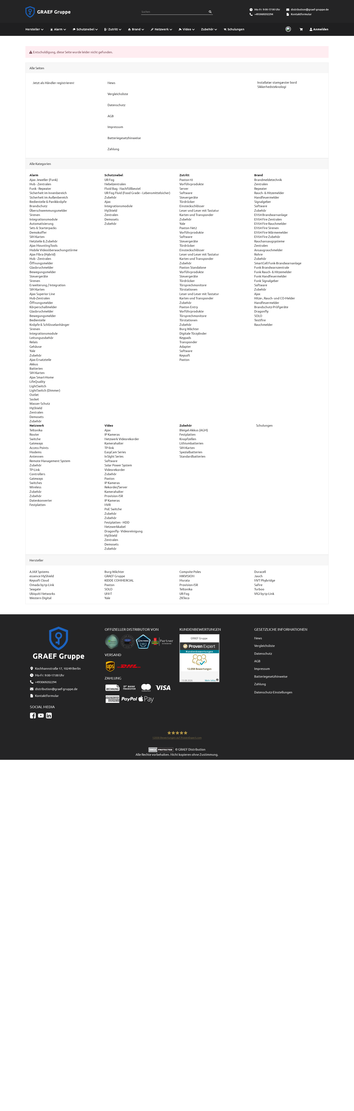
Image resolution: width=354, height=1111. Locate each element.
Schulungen (264, 425)
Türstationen (188, 289)
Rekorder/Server (115, 487)
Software (185, 193)
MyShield (36, 408)
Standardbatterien (192, 456)
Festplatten (38, 505)
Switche (35, 439)
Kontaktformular (301, 14)
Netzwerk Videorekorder (121, 439)
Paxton (184, 359)
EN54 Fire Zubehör (267, 237)
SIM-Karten (187, 448)
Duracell (260, 572)
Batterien (36, 368)
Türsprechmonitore (192, 285)
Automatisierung (41, 223)
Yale (32, 351)
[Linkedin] (49, 715)
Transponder (188, 342)
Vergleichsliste (264, 646)
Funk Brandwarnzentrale (271, 267)
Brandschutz (38, 206)
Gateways (36, 443)
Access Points (39, 448)
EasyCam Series (115, 452)
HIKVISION (186, 576)
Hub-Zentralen (40, 298)
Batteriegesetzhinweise (270, 676)
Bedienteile (37, 320)
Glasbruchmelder (41, 267)
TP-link (109, 448)
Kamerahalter (114, 443)
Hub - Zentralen (40, 184)
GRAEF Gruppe (114, 576)
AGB (257, 661)
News (258, 638)
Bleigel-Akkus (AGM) (193, 430)
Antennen (36, 456)
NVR (107, 505)
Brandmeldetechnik (268, 180)
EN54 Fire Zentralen (268, 219)
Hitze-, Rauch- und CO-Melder (274, 298)
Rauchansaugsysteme (269, 241)
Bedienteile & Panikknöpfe (48, 201)
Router (34, 434)
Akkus (34, 364)
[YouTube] (41, 715)
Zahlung (260, 684)
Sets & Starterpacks (43, 228)
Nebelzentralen (115, 184)
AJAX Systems (39, 572)
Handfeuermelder (266, 197)
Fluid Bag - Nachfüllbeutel (122, 188)
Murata (184, 580)
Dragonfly (261, 311)
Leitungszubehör (41, 338)
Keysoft (184, 355)
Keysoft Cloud (39, 580)
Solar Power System (118, 465)
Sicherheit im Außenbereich (49, 197)
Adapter (185, 346)
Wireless (35, 487)
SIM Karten (37, 237)
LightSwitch (38, 386)
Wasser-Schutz (40, 403)
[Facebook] (33, 715)
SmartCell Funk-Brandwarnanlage (277, 263)
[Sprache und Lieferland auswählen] (287, 29)
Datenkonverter (41, 500)
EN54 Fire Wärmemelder (271, 232)
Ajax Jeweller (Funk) (44, 180)
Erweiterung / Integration (48, 285)
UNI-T (108, 593)
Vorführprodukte (191, 184)
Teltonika (36, 430)
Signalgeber (262, 201)
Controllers (37, 474)
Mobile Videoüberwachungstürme (53, 250)
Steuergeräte (39, 276)
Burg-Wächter (114, 572)
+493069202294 (263, 14)
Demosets (37, 417)
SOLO (258, 316)
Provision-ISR (113, 496)
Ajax (107, 201)
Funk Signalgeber (266, 281)
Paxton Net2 (188, 228)
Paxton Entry (188, 307)
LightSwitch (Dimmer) (45, 390)
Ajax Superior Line (42, 294)
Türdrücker (187, 201)
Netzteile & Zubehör (44, 241)
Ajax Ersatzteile (40, 359)
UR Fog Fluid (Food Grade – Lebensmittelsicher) (137, 193)
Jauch (258, 576)
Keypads (185, 338)
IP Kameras (112, 434)
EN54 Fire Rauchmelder (270, 223)
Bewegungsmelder (43, 272)
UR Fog (109, 180)
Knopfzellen (187, 439)
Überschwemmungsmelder (48, 210)
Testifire (260, 320)
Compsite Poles (190, 572)
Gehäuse (36, 346)
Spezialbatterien (190, 452)
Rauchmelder (263, 324)
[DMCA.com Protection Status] (162, 749)
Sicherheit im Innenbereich (48, 193)
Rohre (258, 254)
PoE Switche (113, 509)
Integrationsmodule (44, 219)
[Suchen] (210, 12)
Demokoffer (38, 232)
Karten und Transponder (196, 215)
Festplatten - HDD (116, 522)
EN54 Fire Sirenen (266, 228)
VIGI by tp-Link (264, 593)
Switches (36, 483)
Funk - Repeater (40, 188)
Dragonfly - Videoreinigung (123, 531)
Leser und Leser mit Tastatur (199, 210)
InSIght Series (114, 456)
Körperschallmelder (43, 307)
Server (183, 188)
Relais (34, 342)
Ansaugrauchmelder (268, 250)
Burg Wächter (189, 329)
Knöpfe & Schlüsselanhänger (49, 324)
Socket (34, 399)
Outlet (34, 394)
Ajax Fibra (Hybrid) (43, 254)
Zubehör (36, 355)
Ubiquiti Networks (42, 593)
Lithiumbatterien (191, 443)
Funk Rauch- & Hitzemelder (273, 272)
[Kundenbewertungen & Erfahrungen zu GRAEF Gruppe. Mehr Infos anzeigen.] (199, 658)
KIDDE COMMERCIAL (119, 580)
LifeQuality (37, 381)
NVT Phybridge (264, 580)
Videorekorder (114, 469)
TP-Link (35, 469)
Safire (258, 585)
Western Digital (40, 598)
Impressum (262, 668)
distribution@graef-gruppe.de (310, 9)
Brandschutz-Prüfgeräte (271, 307)
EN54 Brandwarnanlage (270, 215)
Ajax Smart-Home (42, 377)
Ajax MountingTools (44, 245)
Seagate (35, 589)
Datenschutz (263, 653)
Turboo (259, 589)
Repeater (260, 188)
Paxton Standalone (192, 267)
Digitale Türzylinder (193, 333)
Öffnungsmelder (41, 263)
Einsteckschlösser (191, 206)
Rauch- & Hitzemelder (269, 193)
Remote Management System (50, 461)
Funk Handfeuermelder (270, 276)
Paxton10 (186, 180)
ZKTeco (184, 598)
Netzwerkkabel (115, 526)
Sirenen (35, 215)
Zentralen (36, 412)
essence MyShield (42, 576)
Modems (36, 452)
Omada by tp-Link (42, 585)
